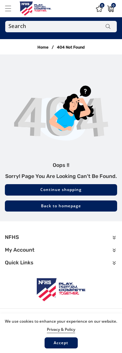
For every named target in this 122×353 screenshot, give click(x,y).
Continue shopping (61, 189)
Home (42, 47)
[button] (12, 8)
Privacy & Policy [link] (61, 329)
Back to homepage (61, 206)
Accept (61, 343)
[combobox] (61, 26)
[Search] (108, 26)
